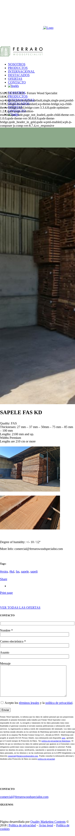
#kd (11, 571)
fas (17, 571)
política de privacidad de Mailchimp (55, 741)
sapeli (34, 571)
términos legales (29, 702)
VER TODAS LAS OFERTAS (20, 607)
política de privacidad (58, 702)
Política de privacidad (22, 825)
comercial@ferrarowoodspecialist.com (23, 756)
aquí (63, 738)
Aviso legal (46, 825)
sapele (25, 571)
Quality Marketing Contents (48, 821)
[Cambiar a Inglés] (13, 86)
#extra (4, 571)
